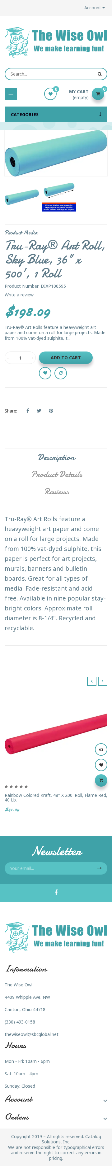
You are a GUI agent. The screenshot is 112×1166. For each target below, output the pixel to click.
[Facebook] (56, 893)
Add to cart (66, 357)
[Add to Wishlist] (45, 373)
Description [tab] (56, 457)
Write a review (19, 295)
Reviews (56, 491)
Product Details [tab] (56, 474)
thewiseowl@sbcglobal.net (31, 1034)
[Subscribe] (99, 868)
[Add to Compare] (60, 373)
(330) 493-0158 (20, 1022)
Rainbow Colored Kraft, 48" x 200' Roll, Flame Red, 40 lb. (56, 797)
